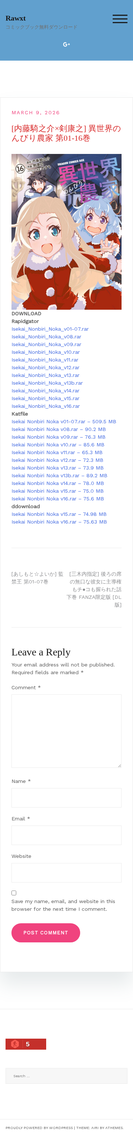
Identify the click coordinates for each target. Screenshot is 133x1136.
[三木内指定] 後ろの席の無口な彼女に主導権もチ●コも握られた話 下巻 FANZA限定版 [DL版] (94, 589)
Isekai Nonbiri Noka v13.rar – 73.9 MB (57, 468)
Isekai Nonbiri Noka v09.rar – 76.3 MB (58, 437)
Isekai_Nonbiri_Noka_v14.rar (45, 390)
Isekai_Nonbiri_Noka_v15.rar (45, 398)
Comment (26, 687)
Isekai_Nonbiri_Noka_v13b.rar (47, 383)
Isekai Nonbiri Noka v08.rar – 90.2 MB (58, 429)
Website (21, 856)
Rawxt (16, 18)
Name (21, 781)
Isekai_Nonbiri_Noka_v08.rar (46, 336)
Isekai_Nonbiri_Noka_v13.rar (45, 375)
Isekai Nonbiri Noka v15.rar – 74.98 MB (59, 514)
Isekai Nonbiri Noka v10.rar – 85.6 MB (58, 444)
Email (20, 819)
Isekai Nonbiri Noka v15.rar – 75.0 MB (57, 491)
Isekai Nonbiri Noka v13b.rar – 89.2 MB (59, 475)
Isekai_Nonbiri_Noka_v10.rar (45, 352)
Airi (95, 1128)
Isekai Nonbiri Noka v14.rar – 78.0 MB (57, 483)
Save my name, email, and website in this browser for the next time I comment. (63, 905)
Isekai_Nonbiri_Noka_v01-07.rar (50, 329)
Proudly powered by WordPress (39, 1128)
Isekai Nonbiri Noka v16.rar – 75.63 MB (59, 522)
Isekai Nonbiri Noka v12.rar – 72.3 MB (57, 460)
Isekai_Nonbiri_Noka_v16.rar (45, 406)
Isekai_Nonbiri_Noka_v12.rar (45, 367)
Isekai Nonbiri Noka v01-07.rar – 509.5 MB (63, 421)
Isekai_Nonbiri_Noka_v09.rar (46, 344)
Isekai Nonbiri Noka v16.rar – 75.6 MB (57, 499)
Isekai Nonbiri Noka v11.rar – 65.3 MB (57, 452)
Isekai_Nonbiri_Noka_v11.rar (44, 360)
